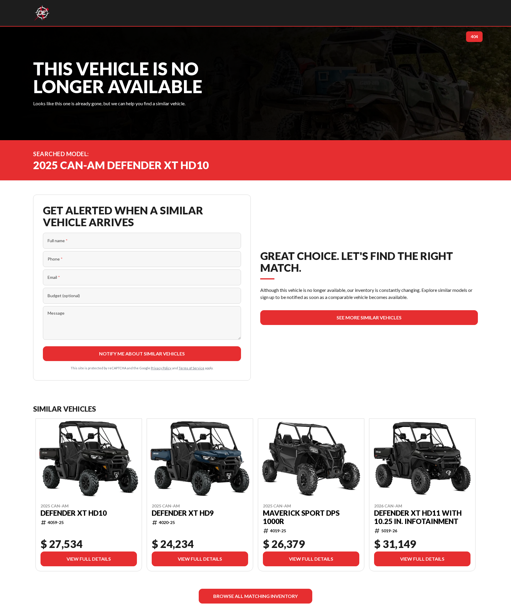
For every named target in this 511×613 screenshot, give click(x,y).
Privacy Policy (161, 368)
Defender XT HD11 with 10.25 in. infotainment (418, 517)
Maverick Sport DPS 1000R (301, 517)
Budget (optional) (64, 295)
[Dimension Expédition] (42, 13)
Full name (58, 240)
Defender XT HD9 (183, 513)
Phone (55, 258)
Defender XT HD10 (74, 513)
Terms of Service (191, 368)
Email (54, 277)
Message (56, 313)
